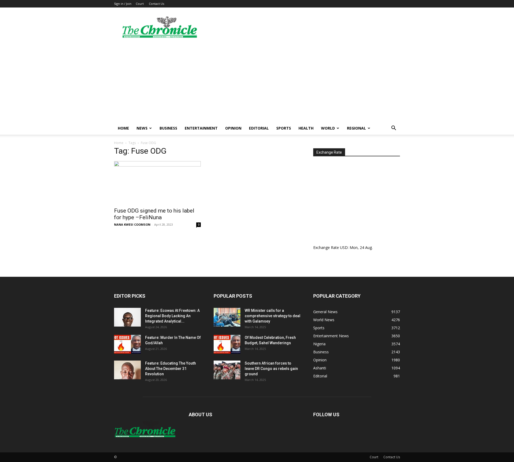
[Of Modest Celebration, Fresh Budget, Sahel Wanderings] (227, 344)
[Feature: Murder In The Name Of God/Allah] (127, 344)
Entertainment (201, 128)
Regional (356, 128)
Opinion (233, 128)
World (328, 128)
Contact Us (156, 4)
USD (344, 247)
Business (168, 128)
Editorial (259, 128)
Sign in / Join (122, 4)
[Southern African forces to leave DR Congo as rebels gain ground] (227, 370)
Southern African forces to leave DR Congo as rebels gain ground (271, 368)
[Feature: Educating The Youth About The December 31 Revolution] (127, 370)
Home (123, 128)
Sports (283, 128)
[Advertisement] (257, 81)
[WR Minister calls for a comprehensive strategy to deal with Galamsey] (227, 317)
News (142, 128)
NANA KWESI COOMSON (132, 224)
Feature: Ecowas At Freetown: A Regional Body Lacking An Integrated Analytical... (172, 315)
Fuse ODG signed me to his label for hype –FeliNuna (154, 214)
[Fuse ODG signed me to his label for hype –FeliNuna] (157, 182)
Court (140, 4)
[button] (393, 128)
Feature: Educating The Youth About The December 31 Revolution (170, 368)
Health (305, 128)
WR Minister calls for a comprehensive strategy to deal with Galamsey (272, 315)
